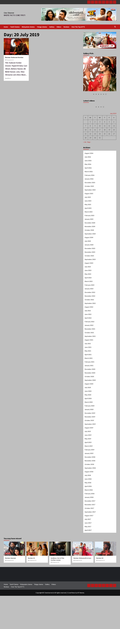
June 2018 (88, 489)
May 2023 (88, 284)
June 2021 (88, 357)
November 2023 (90, 262)
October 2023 (89, 265)
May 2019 (88, 448)
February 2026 (89, 185)
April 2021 (88, 364)
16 (95, 139)
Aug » (89, 152)
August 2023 (89, 273)
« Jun (84, 152)
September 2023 (90, 269)
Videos (59, 27)
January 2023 (89, 298)
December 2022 (90, 302)
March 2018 (89, 500)
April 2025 (88, 218)
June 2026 (88, 170)
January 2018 (89, 507)
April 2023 (88, 287)
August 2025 (89, 203)
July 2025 (88, 207)
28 (85, 147)
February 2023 (89, 295)
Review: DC (100, 568)
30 (95, 147)
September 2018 (90, 478)
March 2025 (89, 221)
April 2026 (88, 177)
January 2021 (89, 375)
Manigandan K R (10, 60)
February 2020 (89, 415)
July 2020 (88, 397)
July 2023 (88, 276)
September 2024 (90, 243)
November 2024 (90, 236)
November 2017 (90, 514)
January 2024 (89, 254)
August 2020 (89, 393)
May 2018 (88, 492)
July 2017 (88, 529)
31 (100, 147)
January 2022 (89, 335)
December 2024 (90, 232)
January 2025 (89, 229)
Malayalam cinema (28, 27)
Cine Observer (9, 13)
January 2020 (89, 419)
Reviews (66, 27)
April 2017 (88, 540)
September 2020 (90, 390)
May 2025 (88, 214)
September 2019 (90, 434)
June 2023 (88, 280)
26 (109, 143)
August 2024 (89, 247)
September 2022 (90, 313)
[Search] (115, 26)
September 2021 (90, 346)
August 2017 (89, 525)
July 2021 (88, 353)
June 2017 (88, 532)
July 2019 (88, 441)
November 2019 (90, 426)
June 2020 (88, 401)
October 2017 (89, 518)
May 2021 (88, 360)
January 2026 (89, 188)
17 (100, 139)
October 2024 (89, 240)
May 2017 (88, 536)
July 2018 (88, 485)
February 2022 (89, 331)
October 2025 (89, 196)
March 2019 (89, 456)
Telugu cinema (42, 27)
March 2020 (89, 412)
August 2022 (89, 317)
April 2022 (88, 328)
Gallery (51, 27)
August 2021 (89, 349)
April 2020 (88, 408)
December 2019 (90, 423)
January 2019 (89, 463)
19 (109, 139)
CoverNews (71, 602)
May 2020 (88, 404)
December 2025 (90, 192)
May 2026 (88, 174)
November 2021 (90, 339)
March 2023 (89, 291)
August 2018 (89, 481)
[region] (99, 77)
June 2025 (88, 210)
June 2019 (88, 445)
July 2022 (88, 320)
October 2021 (89, 342)
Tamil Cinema (15, 27)
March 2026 (89, 181)
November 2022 (90, 306)
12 (109, 135)
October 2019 (89, 430)
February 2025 (89, 225)
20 (114, 139)
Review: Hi (31, 568)
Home (6, 27)
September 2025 (90, 199)
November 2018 (90, 470)
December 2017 (90, 511)
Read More (8, 78)
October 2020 (89, 386)
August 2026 (89, 163)
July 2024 (88, 251)
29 (90, 147)
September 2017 (90, 521)
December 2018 (90, 467)
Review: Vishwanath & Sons (82, 568)
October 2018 (89, 474)
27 (114, 143)
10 (100, 135)
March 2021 (89, 368)
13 (114, 135)
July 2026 (88, 167)
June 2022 (88, 324)
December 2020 (90, 379)
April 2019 (88, 452)
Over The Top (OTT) (78, 27)
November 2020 (90, 382)
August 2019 (89, 437)
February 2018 (89, 503)
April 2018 (88, 496)
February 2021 (89, 371)
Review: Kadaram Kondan (14, 57)
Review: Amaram (10, 568)
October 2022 (89, 309)
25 (104, 143)
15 (90, 139)
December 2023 (90, 258)
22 (90, 143)
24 (100, 143)
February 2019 (89, 459)
